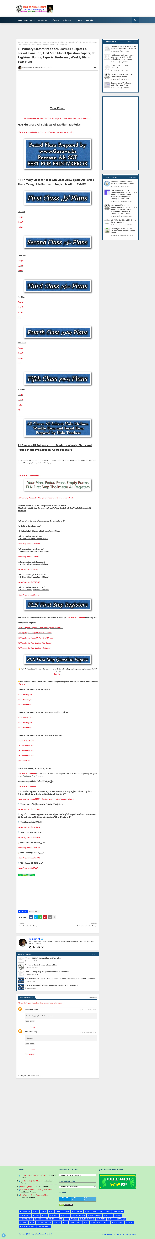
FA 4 (52, 1211)
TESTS (58, 1223)
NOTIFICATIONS (27, 1219)
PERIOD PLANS (28, 42)
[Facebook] (31, 917)
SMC (110, 1219)
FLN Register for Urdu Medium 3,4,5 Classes (35, 643)
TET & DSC (78, 20)
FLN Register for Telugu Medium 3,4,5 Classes (35, 638)
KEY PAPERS (119, 1211)
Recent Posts (29, 20)
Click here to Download (27, 773)
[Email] (50, 917)
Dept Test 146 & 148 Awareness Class (34, 1195)
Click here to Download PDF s (29, 475)
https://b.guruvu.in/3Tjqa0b (28, 595)
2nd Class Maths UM (26, 740)
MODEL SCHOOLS (95, 1215)
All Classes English (25, 694)
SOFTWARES (121, 1219)
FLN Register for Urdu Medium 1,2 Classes (34, 648)
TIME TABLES (76, 1223)
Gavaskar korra (31, 1009)
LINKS (37, 1215)
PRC (60, 1219)
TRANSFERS (96, 1223)
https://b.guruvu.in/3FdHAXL (29, 858)
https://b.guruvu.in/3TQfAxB (29, 827)
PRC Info (89, 20)
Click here (58, 674)
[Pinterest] (45, 917)
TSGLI (107, 1223)
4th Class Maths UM (26, 750)
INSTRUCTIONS (91, 1211)
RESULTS (102, 1219)
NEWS (119, 1215)
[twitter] (42, 947)
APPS (36, 1211)
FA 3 (44, 1211)
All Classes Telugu (25, 699)
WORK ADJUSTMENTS (28, 1226)
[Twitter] (36, 917)
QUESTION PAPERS (88, 1219)
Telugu (20, 217)
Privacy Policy (131, 1234)
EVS (19, 317)
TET (66, 1223)
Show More (132, 42)
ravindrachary (31, 1031)
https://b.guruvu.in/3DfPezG (29, 556)
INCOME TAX (78, 1211)
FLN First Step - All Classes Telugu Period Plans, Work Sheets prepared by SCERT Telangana (60, 979)
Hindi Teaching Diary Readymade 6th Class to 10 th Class (47, 972)
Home (19, 20)
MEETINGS (66, 1215)
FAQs (60, 1211)
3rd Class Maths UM (26, 745)
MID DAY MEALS (79, 1215)
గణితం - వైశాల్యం (26, 1186)
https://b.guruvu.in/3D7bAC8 (29, 837)
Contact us (111, 1234)
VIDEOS (130, 1223)
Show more (93, 954)
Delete (32, 1021)
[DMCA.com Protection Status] (66, 1205)
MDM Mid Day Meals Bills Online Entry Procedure (123, 221)
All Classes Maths (24, 704)
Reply (27, 1021)
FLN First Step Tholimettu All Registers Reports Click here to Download (45, 498)
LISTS (45, 1215)
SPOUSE (24, 1223)
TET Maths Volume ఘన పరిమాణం (33, 1175)
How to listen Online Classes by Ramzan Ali (36, 1190)
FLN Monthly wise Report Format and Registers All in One (40, 627)
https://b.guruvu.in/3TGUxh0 (29, 544)
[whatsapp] (34, 947)
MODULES (109, 1215)
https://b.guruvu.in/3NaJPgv (28, 868)
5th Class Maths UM (26, 755)
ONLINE (39, 1219)
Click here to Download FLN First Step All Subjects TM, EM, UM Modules (45, 132)
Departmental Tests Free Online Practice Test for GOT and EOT (123, 183)
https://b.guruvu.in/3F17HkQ (29, 582)
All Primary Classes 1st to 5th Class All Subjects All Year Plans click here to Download (57, 118)
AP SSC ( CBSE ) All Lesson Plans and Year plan (43, 958)
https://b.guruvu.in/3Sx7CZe (29, 847)
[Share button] (54, 917)
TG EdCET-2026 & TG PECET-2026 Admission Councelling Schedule (123, 47)
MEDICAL (55, 1215)
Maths (20, 227)
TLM (86, 1223)
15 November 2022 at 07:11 (88, 1032)
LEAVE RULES (26, 1215)
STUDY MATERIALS (45, 1223)
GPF (67, 1211)
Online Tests (67, 20)
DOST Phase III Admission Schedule (120, 67)
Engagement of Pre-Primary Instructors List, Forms (121, 84)
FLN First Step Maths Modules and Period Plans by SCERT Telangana (51, 985)
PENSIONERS (50, 1219)
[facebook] (30, 947)
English (20, 222)
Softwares (55, 20)
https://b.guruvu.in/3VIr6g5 (28, 569)
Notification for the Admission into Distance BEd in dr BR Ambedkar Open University (122, 57)
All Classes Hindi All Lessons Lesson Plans (41, 965)
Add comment (30, 1054)
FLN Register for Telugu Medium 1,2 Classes (35, 633)
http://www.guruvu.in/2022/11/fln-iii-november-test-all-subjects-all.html (46, 799)
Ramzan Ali (35, 938)
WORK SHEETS (44, 1226)
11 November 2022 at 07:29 (88, 1010)
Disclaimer (121, 1234)
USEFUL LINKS (118, 1223)
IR (101, 1211)
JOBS (108, 1211)
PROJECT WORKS (72, 1219)
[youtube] (38, 947)
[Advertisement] (97, 8)
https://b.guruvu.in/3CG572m (29, 809)
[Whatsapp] (40, 917)
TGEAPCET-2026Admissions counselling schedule (121, 75)
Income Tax (42, 20)
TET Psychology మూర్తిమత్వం (31, 1181)
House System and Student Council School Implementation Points (123, 231)
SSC (33, 1223)
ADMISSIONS (26, 1211)
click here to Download (76, 617)
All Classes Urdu (24, 761)
